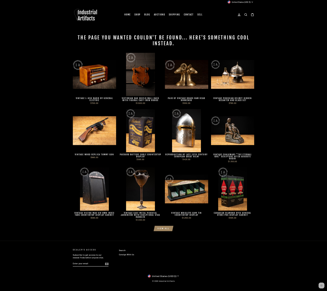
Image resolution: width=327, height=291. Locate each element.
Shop (138, 14)
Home (127, 14)
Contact (189, 14)
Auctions (159, 14)
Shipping (174, 14)
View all (163, 228)
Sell (200, 14)
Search (122, 250)
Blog (147, 14)
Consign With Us (126, 254)
